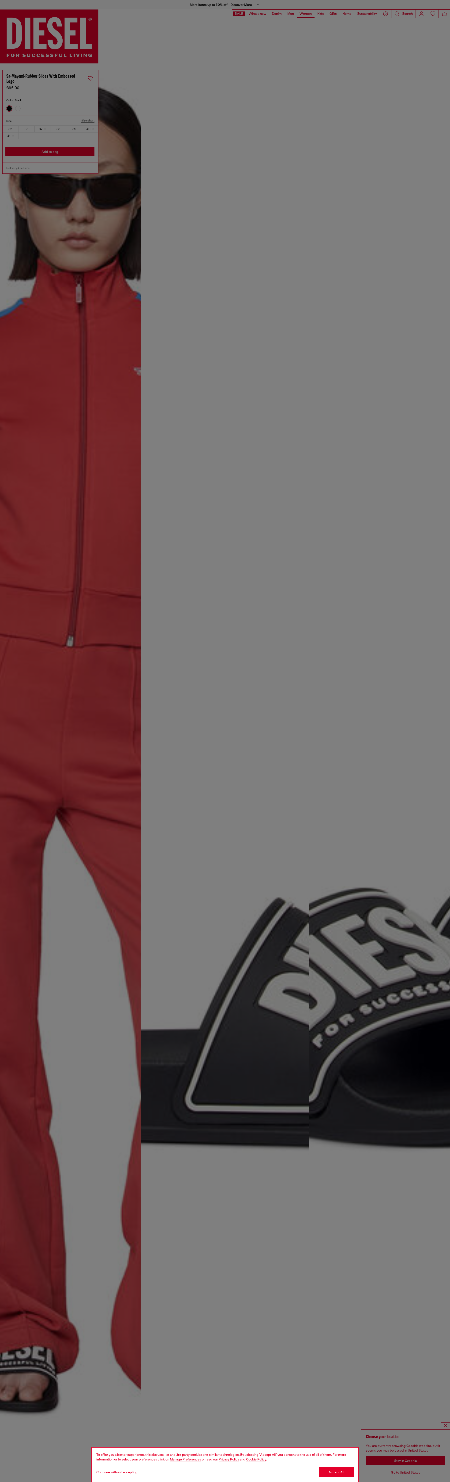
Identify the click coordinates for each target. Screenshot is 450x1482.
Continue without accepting (117, 1472)
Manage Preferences (185, 1459)
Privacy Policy (229, 1459)
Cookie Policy (256, 1459)
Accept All (336, 1472)
